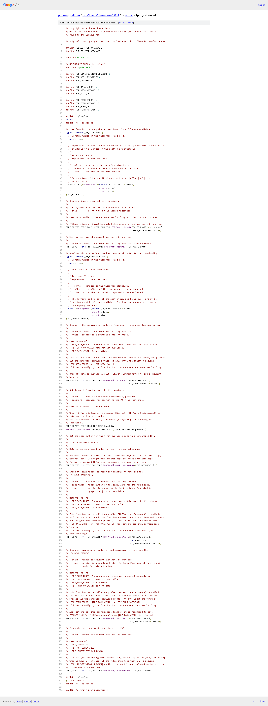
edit (130, 22)
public (129, 15)
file (121, 22)
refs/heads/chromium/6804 (101, 15)
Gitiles (19, 701)
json (262, 701)
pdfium (63, 15)
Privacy (27, 701)
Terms (36, 701)
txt (255, 701)
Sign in (261, 4)
